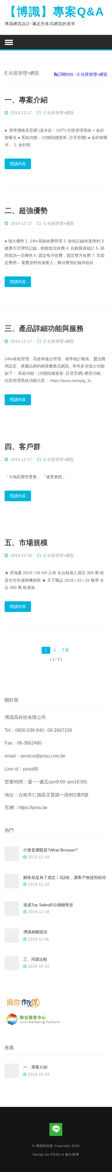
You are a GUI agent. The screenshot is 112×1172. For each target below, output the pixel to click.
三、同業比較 (35, 959)
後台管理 (72, 1154)
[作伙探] (33, 1007)
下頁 (65, 650)
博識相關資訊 (35, 932)
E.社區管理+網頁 (59, 112)
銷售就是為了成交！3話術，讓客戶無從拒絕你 (64, 877)
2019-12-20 (21, 555)
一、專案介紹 (26, 100)
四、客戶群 (22, 446)
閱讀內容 (18, 163)
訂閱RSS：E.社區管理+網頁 (82, 74)
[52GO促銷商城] (33, 1024)
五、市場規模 (26, 542)
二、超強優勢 (26, 210)
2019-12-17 (21, 112)
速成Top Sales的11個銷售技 (48, 904)
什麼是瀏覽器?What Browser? (50, 850)
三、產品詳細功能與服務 (44, 328)
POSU (56, 1154)
